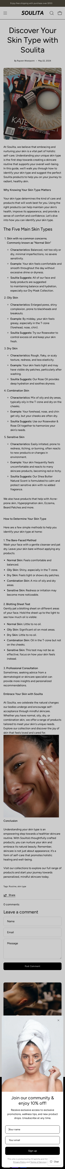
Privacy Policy (19, 1162)
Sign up (32, 1150)
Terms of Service (38, 1162)
